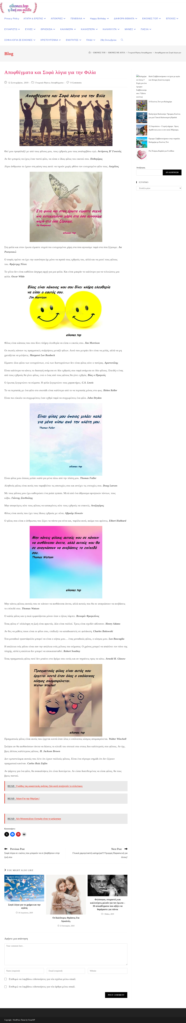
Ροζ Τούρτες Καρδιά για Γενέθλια (161, 151)
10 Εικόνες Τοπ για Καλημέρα (160, 102)
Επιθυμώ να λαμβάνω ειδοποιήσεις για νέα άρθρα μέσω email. (42, 986)
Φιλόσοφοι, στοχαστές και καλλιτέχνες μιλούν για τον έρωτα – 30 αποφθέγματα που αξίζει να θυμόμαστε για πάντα (107, 904)
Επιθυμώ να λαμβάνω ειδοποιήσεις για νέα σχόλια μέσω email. (42, 979)
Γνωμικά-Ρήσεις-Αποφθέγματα (49, 83)
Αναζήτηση (140, 168)
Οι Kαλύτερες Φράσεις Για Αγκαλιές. (65, 919)
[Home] (90, 52)
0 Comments (76, 83)
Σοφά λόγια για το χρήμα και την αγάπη (24, 906)
